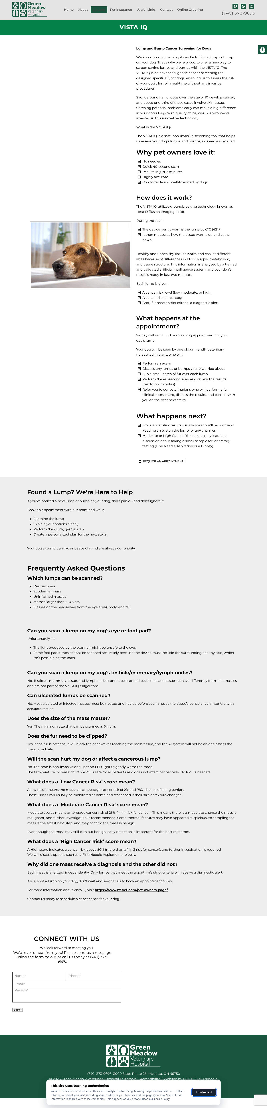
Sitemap (129, 1079)
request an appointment (162, 461)
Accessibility (150, 1079)
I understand (204, 1092)
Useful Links (146, 9)
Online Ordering (190, 9)
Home (69, 9)
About (83, 9)
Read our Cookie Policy (155, 1099)
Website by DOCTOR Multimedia (190, 1079)
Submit (17, 1009)
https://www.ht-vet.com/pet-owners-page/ (131, 890)
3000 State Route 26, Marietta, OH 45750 (146, 1074)
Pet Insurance (121, 9)
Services (99, 9)
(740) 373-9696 (238, 13)
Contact (166, 9)
